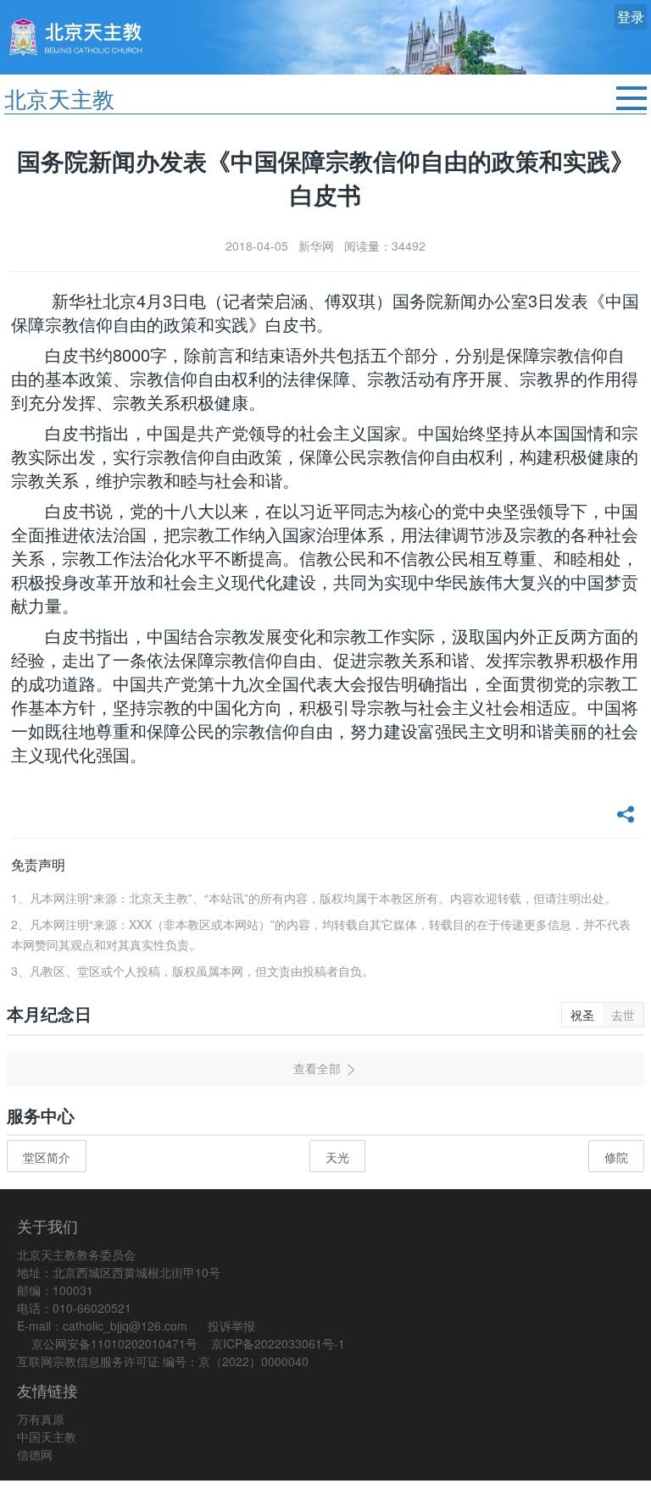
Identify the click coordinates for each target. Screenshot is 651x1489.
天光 (337, 1157)
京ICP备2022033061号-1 (278, 1343)
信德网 (35, 1454)
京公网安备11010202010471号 (114, 1343)
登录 (630, 16)
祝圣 (582, 1014)
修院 (616, 1157)
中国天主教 (46, 1436)
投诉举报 (231, 1325)
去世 (623, 1014)
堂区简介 (46, 1157)
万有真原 (40, 1418)
